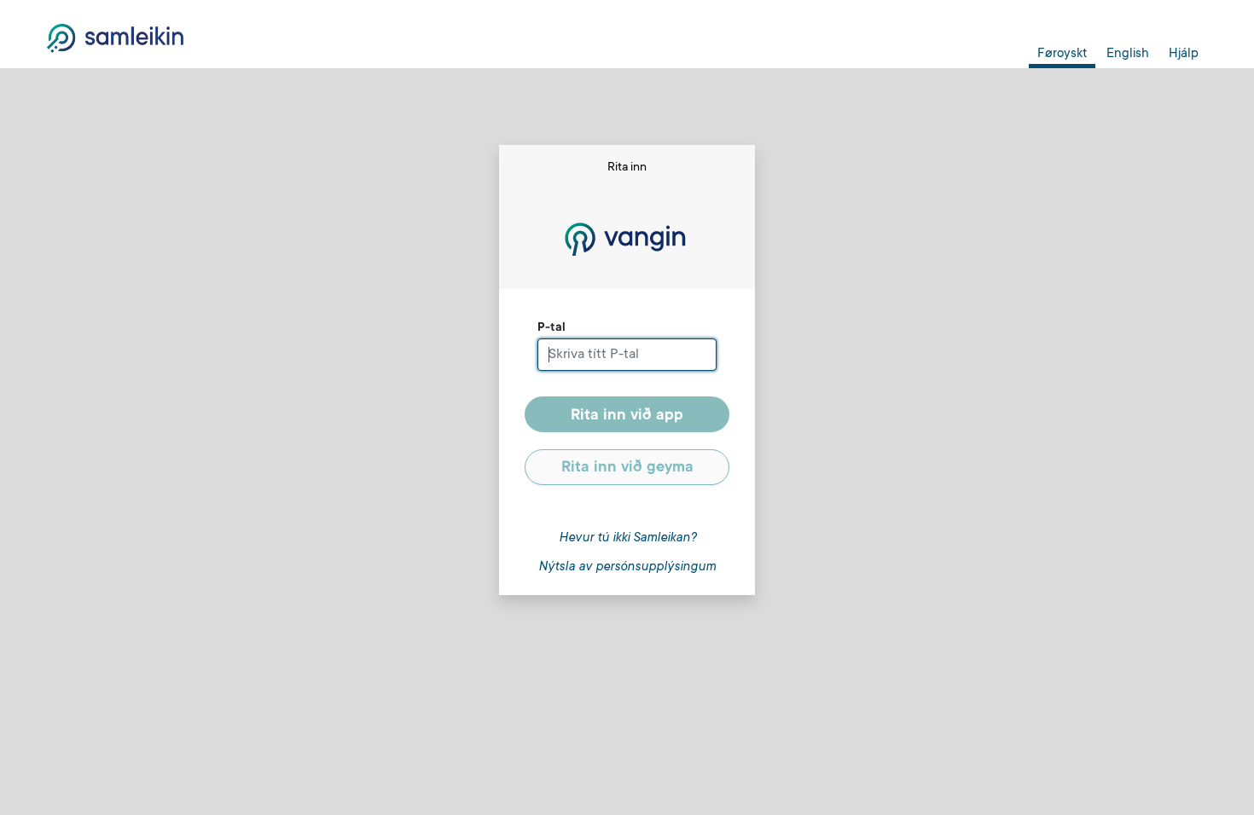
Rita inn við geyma (627, 468)
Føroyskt (1062, 54)
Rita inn (627, 416)
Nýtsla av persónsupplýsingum (627, 567)
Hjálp (1184, 54)
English (1127, 54)
